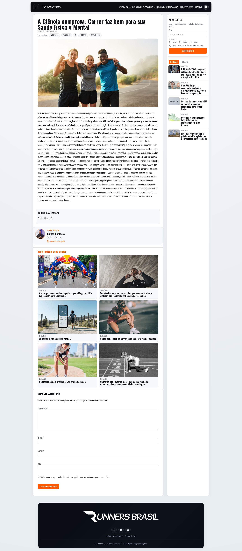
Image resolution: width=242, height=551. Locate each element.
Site (39, 463)
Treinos (175, 42)
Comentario (43, 408)
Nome (41, 437)
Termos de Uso (130, 536)
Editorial (198, 7)
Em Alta (185, 61)
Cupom (139, 7)
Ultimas (174, 61)
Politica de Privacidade (115, 536)
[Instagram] (114, 530)
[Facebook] (121, 530)
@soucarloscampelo (56, 241)
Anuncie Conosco (186, 7)
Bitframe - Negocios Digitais (136, 543)
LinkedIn (83, 35)
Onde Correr (148, 7)
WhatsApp (55, 35)
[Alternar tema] (206, 7)
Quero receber (188, 50)
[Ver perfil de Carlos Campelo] (40, 234)
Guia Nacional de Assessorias (166, 7)
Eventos (195, 42)
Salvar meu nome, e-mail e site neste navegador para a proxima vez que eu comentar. (75, 476)
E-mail (41, 450)
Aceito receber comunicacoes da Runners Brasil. (188, 45)
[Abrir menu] (36, 7)
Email (171, 30)
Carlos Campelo (52, 31)
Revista (122, 7)
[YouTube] (128, 530)
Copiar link (95, 35)
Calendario (130, 7)
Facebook (66, 35)
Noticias (184, 42)
